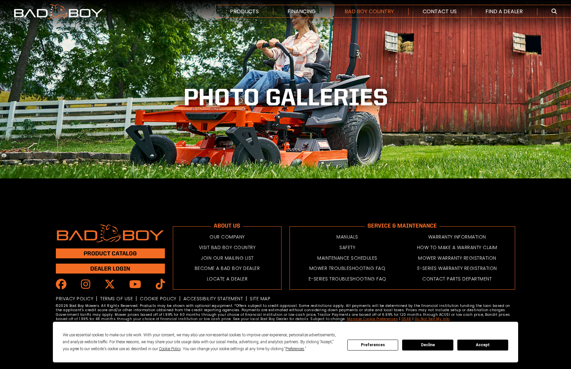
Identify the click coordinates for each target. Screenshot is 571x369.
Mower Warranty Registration (457, 258)
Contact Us (440, 11)
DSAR (406, 318)
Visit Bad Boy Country (227, 247)
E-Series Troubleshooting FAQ (347, 279)
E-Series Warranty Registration (457, 268)
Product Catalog (110, 253)
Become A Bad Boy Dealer (227, 268)
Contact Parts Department (457, 279)
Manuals (347, 237)
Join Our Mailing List (227, 258)
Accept (483, 345)
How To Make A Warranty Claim (457, 247)
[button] (554, 11)
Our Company (227, 237)
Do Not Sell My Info (432, 318)
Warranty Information (457, 237)
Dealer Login (110, 268)
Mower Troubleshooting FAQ (347, 268)
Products (244, 11)
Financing (301, 11)
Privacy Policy (74, 298)
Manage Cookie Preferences (372, 318)
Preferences (373, 345)
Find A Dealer (504, 11)
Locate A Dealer (227, 279)
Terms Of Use (116, 298)
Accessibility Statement (213, 298)
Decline (428, 345)
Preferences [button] (295, 349)
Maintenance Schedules (347, 258)
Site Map (260, 298)
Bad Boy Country (369, 11)
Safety (347, 247)
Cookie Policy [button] (170, 349)
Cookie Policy (158, 298)
